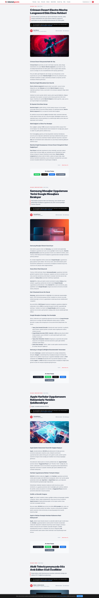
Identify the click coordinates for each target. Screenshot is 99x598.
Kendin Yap (59, 1)
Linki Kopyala (60, 174)
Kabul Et (79, 596)
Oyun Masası (36, 30)
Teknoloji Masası (36, 214)
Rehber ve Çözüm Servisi (38, 585)
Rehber (48, 1)
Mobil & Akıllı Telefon (39, 187)
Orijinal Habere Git (65, 367)
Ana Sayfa (32, 6)
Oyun (39, 1)
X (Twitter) (44, 174)
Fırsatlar (68, 1)
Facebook (52, 174)
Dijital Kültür (53, 1)
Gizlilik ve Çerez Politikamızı (62, 596)
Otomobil (43, 1)
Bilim (64, 1)
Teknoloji (34, 1)
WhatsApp (37, 174)
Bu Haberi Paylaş (38, 377)
